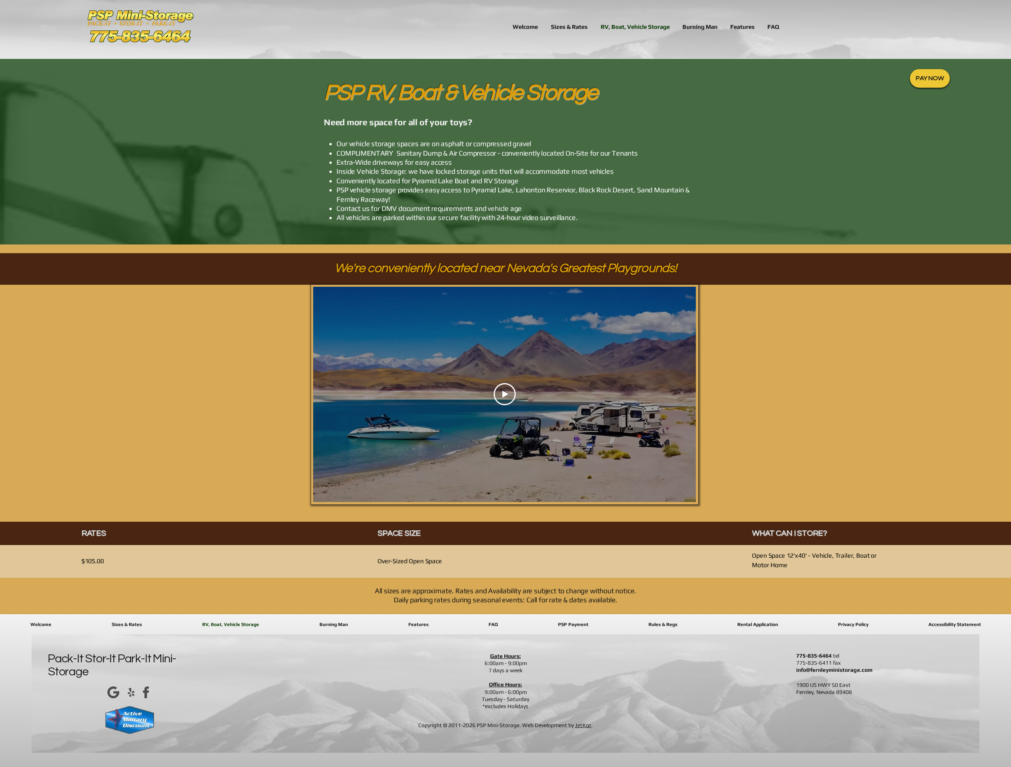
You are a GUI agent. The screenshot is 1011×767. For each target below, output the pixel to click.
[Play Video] (505, 394)
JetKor (583, 725)
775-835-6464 (814, 655)
